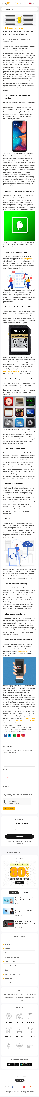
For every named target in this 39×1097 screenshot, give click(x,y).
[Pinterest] (18, 1087)
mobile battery (23, 651)
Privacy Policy (19, 843)
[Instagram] (21, 1087)
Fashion (7, 949)
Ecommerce (9, 979)
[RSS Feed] (30, 1087)
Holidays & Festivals (11, 940)
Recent (25, 892)
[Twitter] (15, 1087)
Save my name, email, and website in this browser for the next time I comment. (18, 795)
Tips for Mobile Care (21, 727)
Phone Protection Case (18, 731)
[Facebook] (13, 1087)
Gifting (7, 953)
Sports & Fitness (10, 961)
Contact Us (20, 1073)
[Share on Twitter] (9, 735)
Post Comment (9, 809)
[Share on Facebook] (5, 735)
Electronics (8, 944)
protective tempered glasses (24, 721)
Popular (13, 892)
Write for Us (20, 1080)
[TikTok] (34, 1087)
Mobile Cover (8, 731)
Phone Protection (27, 729)
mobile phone (27, 259)
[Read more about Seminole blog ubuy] (7, 3)
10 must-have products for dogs (13, 994)
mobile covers (30, 718)
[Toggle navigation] (2, 3)
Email (5, 778)
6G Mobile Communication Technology (20, 997)
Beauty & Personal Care (12, 974)
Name (5, 769)
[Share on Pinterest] (18, 735)
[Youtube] (24, 1087)
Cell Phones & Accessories (13, 28)
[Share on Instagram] (23, 735)
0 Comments (8, 44)
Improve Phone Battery (17, 729)
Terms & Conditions (20, 1076)
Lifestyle (7, 970)
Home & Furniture (10, 983)
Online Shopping (11, 727)
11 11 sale (25, 994)
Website (6, 786)
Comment (7, 756)
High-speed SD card (11, 371)
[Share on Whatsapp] (14, 735)
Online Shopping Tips (12, 957)
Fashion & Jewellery (11, 966)
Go (3, 9)
